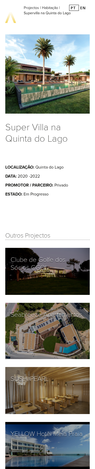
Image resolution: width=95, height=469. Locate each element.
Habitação (50, 8)
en (83, 7)
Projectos (31, 8)
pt (74, 7)
